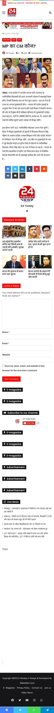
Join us (47, 687)
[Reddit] (44, 169)
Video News (27, 692)
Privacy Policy (23, 687)
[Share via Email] (15, 175)
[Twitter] (15, 169)
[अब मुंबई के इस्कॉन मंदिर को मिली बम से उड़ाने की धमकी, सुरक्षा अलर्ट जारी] (14, 231)
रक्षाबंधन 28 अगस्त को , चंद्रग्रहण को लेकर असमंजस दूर (25, 528)
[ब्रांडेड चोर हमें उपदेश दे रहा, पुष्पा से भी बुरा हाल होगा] (40, 231)
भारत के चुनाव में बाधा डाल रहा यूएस (12, 272)
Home (7, 33)
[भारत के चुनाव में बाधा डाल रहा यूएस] (14, 261)
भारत (13, 39)
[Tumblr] (30, 169)
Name (5, 332)
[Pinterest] (37, 169)
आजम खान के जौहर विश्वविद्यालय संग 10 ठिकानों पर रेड (25, 524)
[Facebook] (8, 169)
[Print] (22, 175)
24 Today (10, 53)
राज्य (19, 39)
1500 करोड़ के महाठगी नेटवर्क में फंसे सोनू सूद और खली (39, 273)
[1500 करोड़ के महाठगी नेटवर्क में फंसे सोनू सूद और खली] (40, 261)
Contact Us (37, 687)
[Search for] (50, 13)
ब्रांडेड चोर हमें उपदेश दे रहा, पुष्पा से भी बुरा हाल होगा (39, 244)
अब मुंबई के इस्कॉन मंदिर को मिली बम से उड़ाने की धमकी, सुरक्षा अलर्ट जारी (13, 245)
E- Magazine (9, 687)
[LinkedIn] (22, 169)
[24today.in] (12, 12)
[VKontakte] (8, 175)
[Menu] (3, 13)
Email (5, 343)
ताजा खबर (15, 33)
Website (6, 354)
